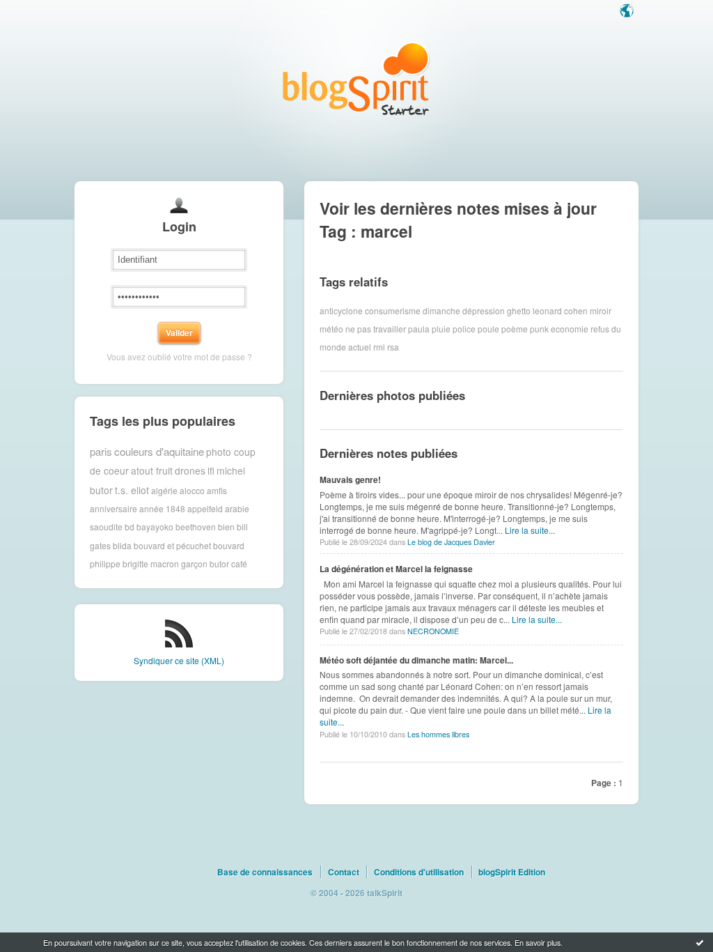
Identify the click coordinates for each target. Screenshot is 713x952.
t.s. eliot (132, 490)
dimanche (441, 310)
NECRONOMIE (433, 631)
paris (101, 451)
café (239, 563)
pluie (441, 329)
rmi (379, 347)
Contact (343, 872)
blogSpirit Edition (511, 872)
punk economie (559, 329)
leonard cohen (560, 310)
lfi (210, 470)
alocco (192, 490)
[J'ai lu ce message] (699, 942)
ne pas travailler (375, 329)
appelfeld (205, 508)
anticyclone (341, 310)
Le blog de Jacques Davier (451, 542)
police (464, 329)
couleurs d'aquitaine (159, 451)
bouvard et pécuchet (172, 545)
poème (514, 329)
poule (488, 329)
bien (226, 526)
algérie (164, 490)
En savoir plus (538, 942)
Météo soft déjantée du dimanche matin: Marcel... (416, 660)
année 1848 (162, 508)
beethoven (195, 526)
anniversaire (113, 508)
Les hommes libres (438, 734)
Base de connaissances (265, 872)
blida (122, 545)
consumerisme (393, 310)
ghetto (519, 310)
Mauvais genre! (350, 479)
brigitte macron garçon (165, 563)
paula (419, 329)
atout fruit (152, 470)
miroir (600, 310)
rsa (393, 347)
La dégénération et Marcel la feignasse (396, 568)
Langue (628, 11)
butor (219, 563)
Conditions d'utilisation (419, 872)
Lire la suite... (530, 530)
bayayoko (154, 526)
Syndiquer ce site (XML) (179, 660)
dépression (483, 310)
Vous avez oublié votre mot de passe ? (179, 356)
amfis (217, 490)
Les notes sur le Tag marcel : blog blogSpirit (356, 78)
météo (331, 329)
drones (190, 470)
